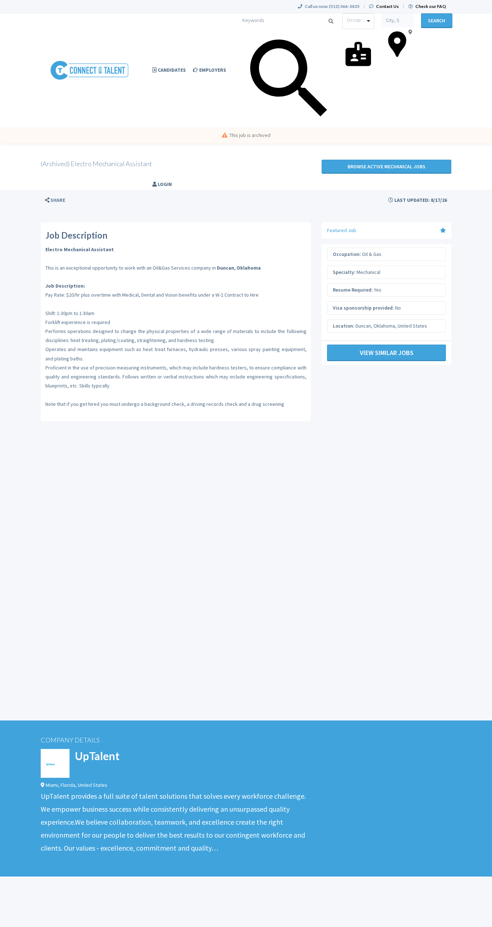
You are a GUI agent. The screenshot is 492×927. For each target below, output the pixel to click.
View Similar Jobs (386, 353)
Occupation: (347, 254)
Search (436, 20)
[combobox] (358, 21)
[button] (55, 200)
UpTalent (97, 755)
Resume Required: (353, 290)
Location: (343, 326)
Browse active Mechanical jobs (386, 166)
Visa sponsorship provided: (363, 308)
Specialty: (344, 272)
